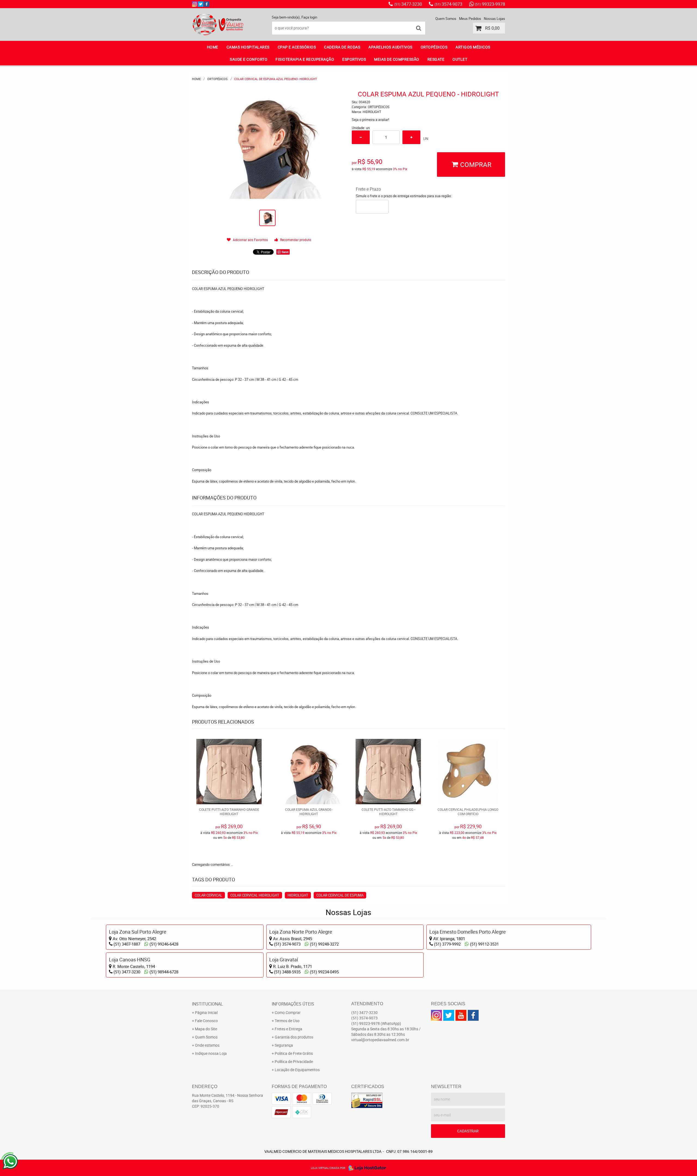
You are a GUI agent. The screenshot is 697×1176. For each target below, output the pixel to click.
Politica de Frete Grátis (294, 1053)
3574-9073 (448, 4)
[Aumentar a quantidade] (411, 137)
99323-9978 (490, 4)
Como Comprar (288, 1012)
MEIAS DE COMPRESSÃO (396, 59)
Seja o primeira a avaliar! (370, 119)
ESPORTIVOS (354, 59)
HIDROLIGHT (298, 895)
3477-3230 (408, 4)
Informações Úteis (293, 1004)
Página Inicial (206, 1012)
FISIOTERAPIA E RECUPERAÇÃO (305, 59)
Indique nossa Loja (211, 1053)
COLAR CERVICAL (208, 895)
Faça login (309, 17)
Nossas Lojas (494, 18)
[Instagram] (194, 4)
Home (212, 47)
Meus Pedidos (470, 18)
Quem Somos (445, 18)
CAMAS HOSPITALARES (248, 47)
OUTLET (460, 59)
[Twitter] (200, 4)
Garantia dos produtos (294, 1037)
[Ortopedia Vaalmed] (206, 4)
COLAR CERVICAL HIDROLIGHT (254, 895)
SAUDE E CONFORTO (248, 59)
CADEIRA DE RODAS (342, 47)
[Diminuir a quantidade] (361, 137)
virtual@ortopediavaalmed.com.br (380, 1039)
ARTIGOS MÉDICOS (473, 47)
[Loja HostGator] (365, 1168)
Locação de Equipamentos (297, 1069)
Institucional (207, 1004)
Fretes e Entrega (288, 1028)
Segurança (284, 1045)
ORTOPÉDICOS (434, 47)
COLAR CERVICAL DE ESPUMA (339, 895)
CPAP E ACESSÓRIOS (297, 47)
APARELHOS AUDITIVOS (390, 47)
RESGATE (436, 59)
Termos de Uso (287, 1020)
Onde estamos (207, 1045)
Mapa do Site (206, 1028)
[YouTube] (461, 1015)
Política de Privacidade (294, 1061)
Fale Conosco (206, 1020)
